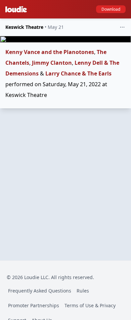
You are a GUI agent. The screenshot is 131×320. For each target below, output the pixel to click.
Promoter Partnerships (33, 305)
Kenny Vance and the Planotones (49, 52)
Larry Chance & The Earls (78, 73)
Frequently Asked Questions (39, 290)
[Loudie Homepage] (17, 9)
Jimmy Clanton (52, 62)
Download (110, 9)
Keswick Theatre (24, 27)
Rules (83, 290)
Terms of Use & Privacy (90, 305)
